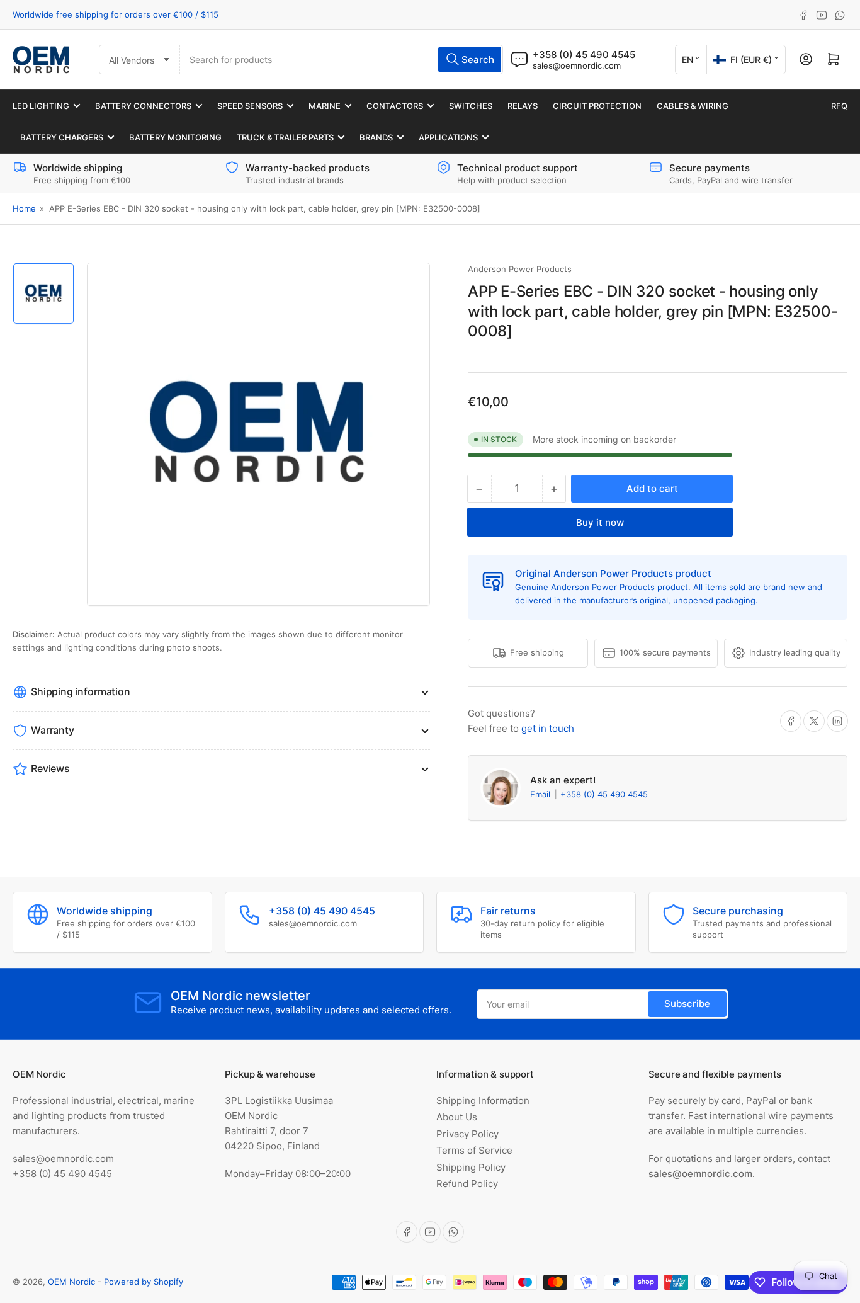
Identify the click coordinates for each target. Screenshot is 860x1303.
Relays (522, 106)
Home (24, 208)
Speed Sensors (250, 106)
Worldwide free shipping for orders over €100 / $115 (115, 14)
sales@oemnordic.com (577, 65)
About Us (456, 1117)
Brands (376, 137)
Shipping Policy (471, 1167)
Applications (448, 137)
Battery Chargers (61, 137)
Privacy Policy (467, 1134)
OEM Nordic (71, 1282)
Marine (324, 106)
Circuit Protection (597, 106)
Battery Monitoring (175, 137)
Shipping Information (482, 1101)
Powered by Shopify (143, 1282)
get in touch (547, 728)
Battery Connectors (143, 106)
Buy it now (600, 522)
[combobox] (341, 59)
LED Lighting (41, 106)
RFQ (839, 106)
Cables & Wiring (692, 106)
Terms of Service (474, 1150)
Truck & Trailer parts (285, 137)
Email (541, 794)
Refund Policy (467, 1184)
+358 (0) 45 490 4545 (604, 794)
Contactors (394, 106)
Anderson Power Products (520, 269)
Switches (470, 106)
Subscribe (687, 1004)
